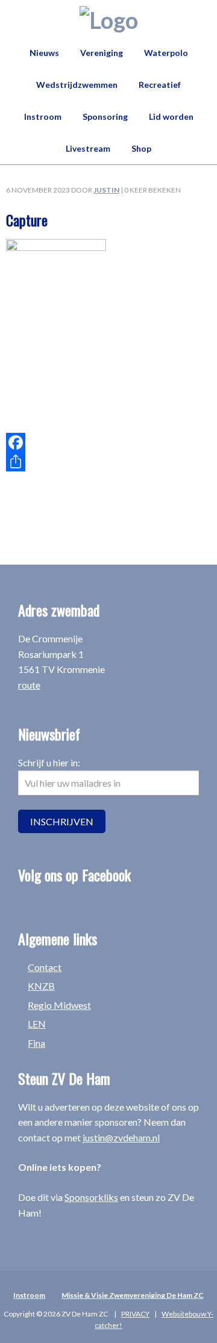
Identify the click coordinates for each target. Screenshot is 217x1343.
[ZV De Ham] (109, 20)
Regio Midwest (59, 1005)
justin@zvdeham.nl (121, 1137)
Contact (44, 967)
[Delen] (108, 461)
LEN (37, 1023)
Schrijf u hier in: (49, 762)
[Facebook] (108, 442)
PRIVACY (135, 1313)
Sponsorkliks (91, 1197)
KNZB (41, 985)
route (29, 684)
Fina (36, 1043)
